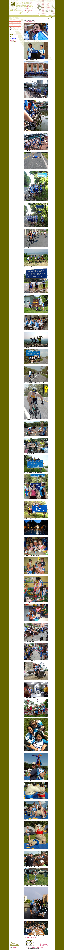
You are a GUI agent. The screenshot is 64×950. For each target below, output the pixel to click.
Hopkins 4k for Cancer (14, 943)
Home (26, 947)
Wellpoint (41, 943)
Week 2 (34, 21)
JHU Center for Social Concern (44, 945)
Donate (29, 947)
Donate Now (37, 13)
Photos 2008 (12, 20)
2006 (11, 29)
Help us (11, 34)
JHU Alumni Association (43, 944)
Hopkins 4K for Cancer (45, 7)
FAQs (11, 36)
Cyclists (18, 13)
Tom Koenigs (12, 41)
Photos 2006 (30, 21)
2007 (11, 28)
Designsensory (14, 947)
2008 (11, 27)
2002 (11, 32)
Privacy (18, 947)
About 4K (13, 13)
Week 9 (26, 21)
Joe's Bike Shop (42, 942)
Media (28, 13)
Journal (23, 13)
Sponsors (42, 947)
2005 (11, 30)
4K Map (32, 13)
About (34, 947)
